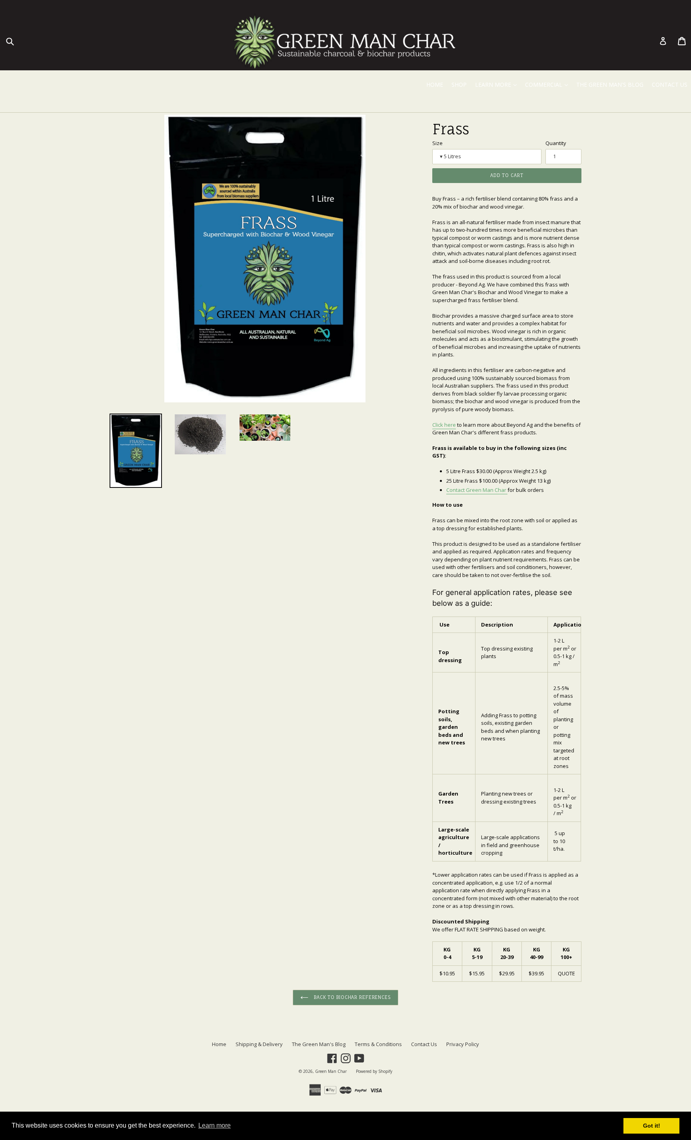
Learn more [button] (214, 1125)
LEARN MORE (497, 84)
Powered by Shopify (374, 1071)
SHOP (459, 84)
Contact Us (424, 1044)
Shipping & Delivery (259, 1044)
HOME (434, 84)
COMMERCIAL (548, 84)
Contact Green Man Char (476, 489)
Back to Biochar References (351, 997)
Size (437, 143)
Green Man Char (331, 1071)
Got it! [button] (651, 1125)
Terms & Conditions (378, 1044)
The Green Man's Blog (319, 1044)
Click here (444, 424)
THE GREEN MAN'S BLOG (609, 84)
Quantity (555, 143)
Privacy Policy (462, 1044)
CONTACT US (669, 84)
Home (219, 1044)
